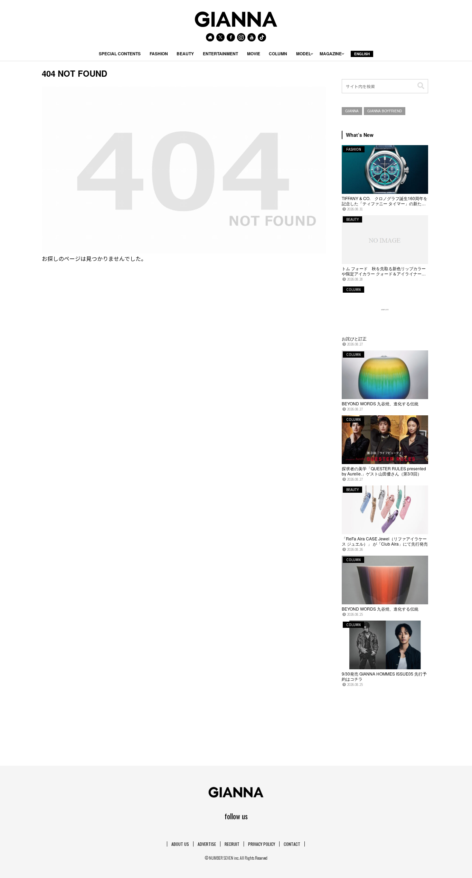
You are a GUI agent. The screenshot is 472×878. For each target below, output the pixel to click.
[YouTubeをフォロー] (251, 37)
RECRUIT (232, 844)
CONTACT (292, 844)
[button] (421, 86)
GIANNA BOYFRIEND (384, 110)
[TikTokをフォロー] (262, 37)
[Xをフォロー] (220, 37)
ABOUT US (180, 844)
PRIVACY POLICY (261, 844)
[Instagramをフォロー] (241, 37)
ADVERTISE (207, 844)
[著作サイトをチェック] (210, 37)
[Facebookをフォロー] (231, 37)
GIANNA (352, 110)
